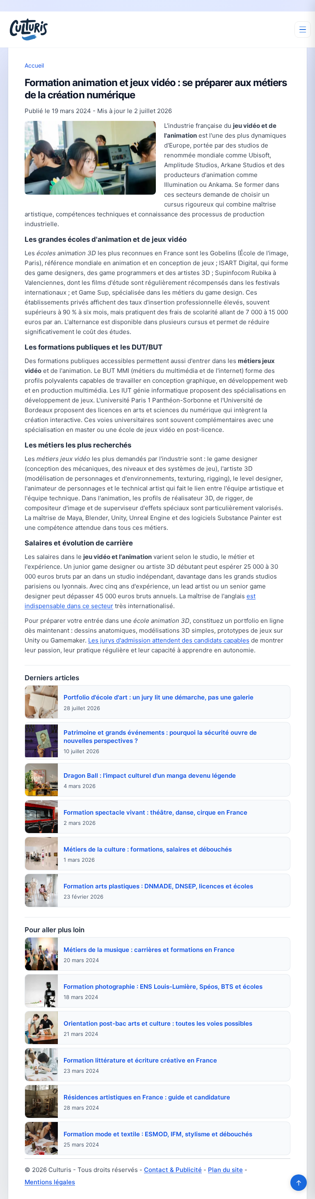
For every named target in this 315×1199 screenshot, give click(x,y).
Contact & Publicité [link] (173, 1170)
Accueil (34, 65)
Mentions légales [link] (50, 1182)
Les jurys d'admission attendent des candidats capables (168, 640)
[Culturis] (28, 29)
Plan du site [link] (225, 1170)
